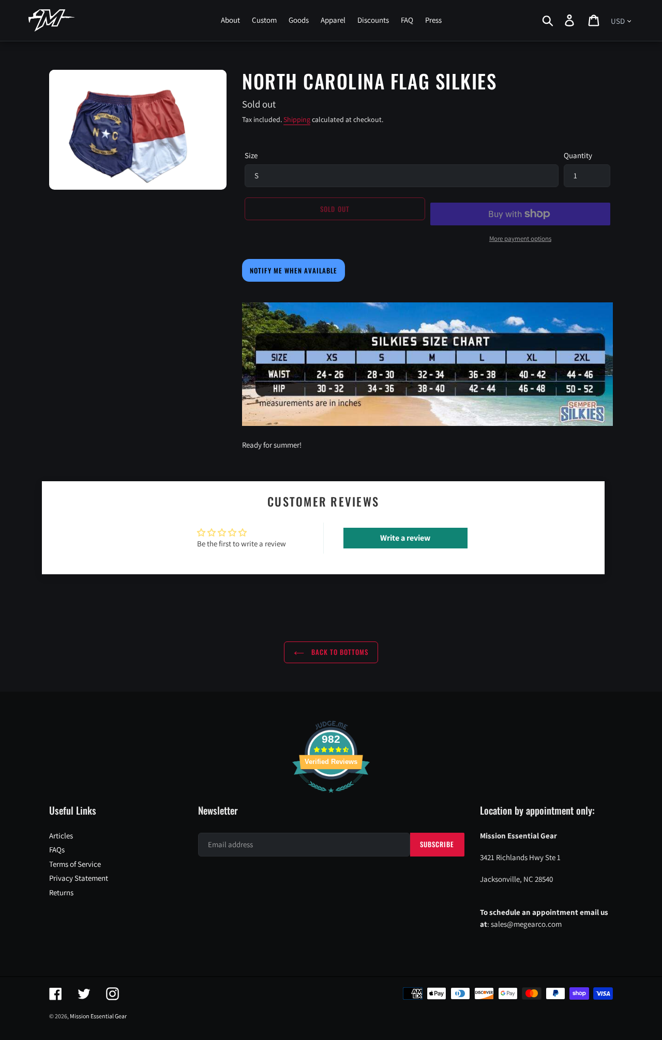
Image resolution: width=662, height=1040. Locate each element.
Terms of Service (75, 864)
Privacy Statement (78, 878)
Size (251, 155)
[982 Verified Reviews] (331, 798)
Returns (61, 892)
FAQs (57, 849)
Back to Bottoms (339, 652)
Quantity (578, 155)
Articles (61, 835)
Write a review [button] (405, 537)
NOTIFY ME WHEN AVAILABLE (293, 270)
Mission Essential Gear (98, 1016)
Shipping (296, 119)
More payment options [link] (520, 238)
